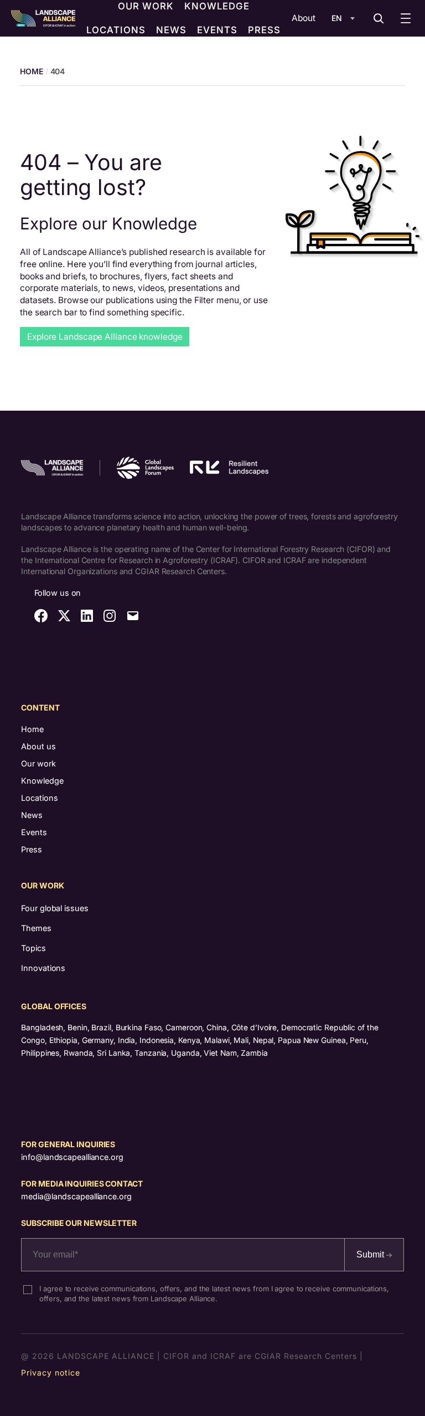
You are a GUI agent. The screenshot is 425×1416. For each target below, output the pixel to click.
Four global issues (54, 908)
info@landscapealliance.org (72, 1157)
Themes (36, 928)
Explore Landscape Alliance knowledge (104, 336)
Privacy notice (50, 1372)
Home (32, 729)
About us (38, 746)
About (303, 18)
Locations (39, 797)
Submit (371, 1254)
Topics (33, 948)
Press (31, 849)
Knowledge (42, 780)
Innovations (43, 968)
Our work (38, 763)
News (32, 815)
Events (34, 832)
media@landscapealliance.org (76, 1196)
